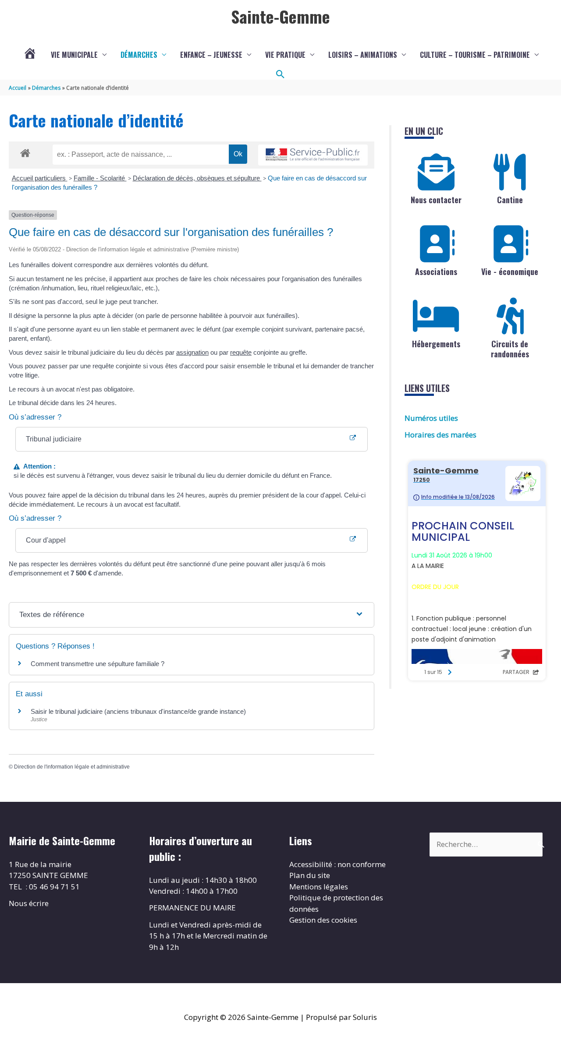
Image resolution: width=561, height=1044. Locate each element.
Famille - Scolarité (100, 178)
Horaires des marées (440, 435)
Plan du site (309, 875)
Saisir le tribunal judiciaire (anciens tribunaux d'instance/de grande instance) (138, 711)
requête (241, 352)
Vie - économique (509, 271)
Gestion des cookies (323, 920)
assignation (192, 352)
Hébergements (436, 343)
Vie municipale (74, 54)
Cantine (510, 199)
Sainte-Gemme (280, 16)
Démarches (139, 54)
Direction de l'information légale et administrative (72, 767)
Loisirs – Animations (362, 54)
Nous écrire (29, 903)
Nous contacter (436, 199)
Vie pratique (285, 54)
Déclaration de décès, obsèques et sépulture (197, 178)
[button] (280, 74)
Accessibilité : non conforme (337, 864)
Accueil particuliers (39, 178)
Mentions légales (318, 887)
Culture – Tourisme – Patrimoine (475, 54)
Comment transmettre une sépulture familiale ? (97, 663)
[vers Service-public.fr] (313, 155)
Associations (436, 271)
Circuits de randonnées (510, 349)
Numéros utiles (431, 418)
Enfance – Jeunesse (211, 54)
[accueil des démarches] (25, 152)
